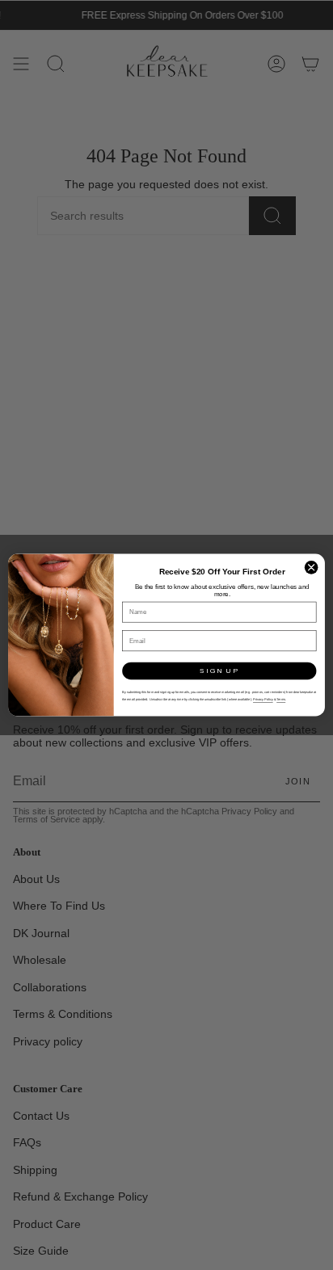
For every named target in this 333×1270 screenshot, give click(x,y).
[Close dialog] (311, 568)
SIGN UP (219, 671)
